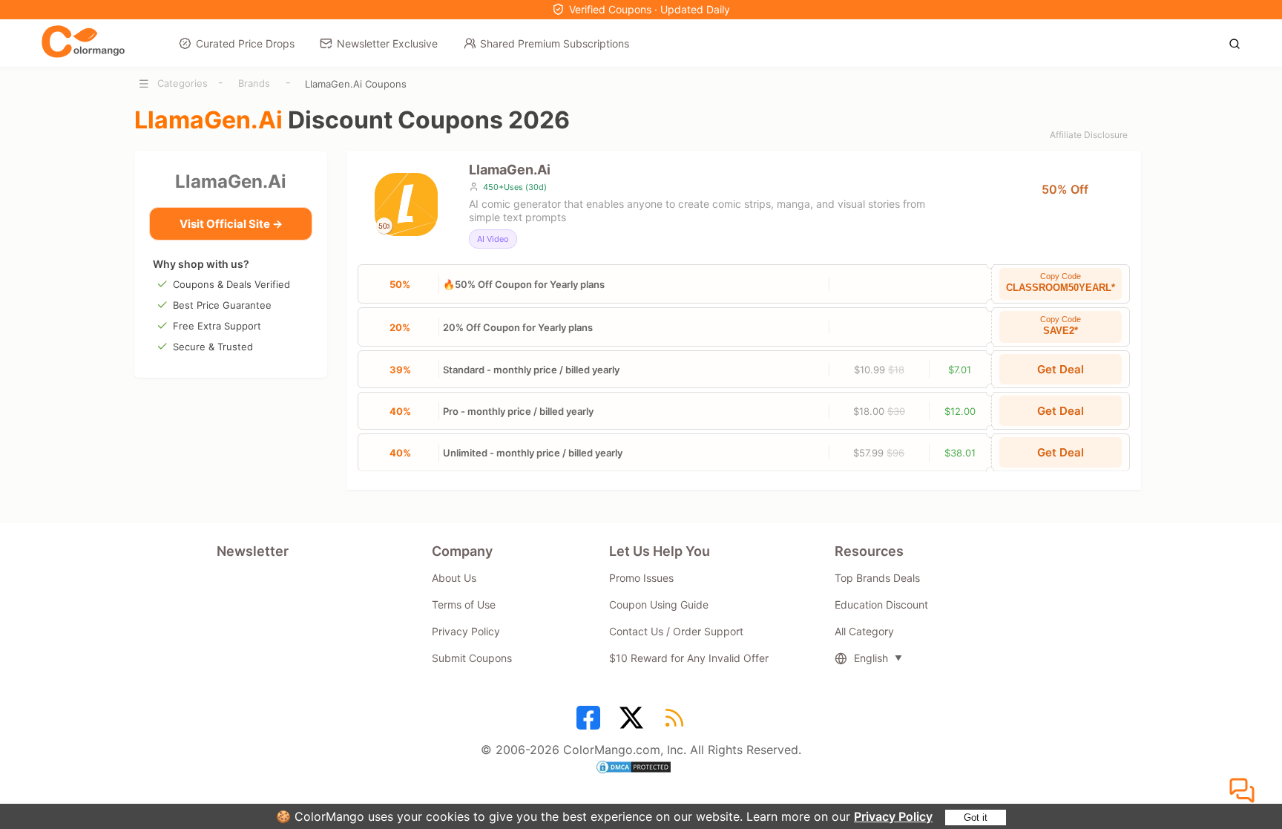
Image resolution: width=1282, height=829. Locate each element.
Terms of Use (464, 604)
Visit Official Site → (231, 224)
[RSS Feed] (677, 722)
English (871, 658)
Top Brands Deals (877, 577)
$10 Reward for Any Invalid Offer (689, 658)
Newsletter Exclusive (387, 43)
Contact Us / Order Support (676, 631)
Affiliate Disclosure (1089, 134)
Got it (975, 817)
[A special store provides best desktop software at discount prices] (83, 42)
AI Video (493, 239)
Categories (182, 83)
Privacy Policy (893, 816)
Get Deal (1060, 369)
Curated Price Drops (245, 43)
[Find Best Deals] (1238, 42)
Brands (254, 83)
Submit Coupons (472, 658)
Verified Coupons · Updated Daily (649, 9)
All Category (864, 631)
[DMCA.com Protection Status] (641, 768)
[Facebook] (590, 722)
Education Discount (881, 604)
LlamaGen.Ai (230, 181)
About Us (454, 577)
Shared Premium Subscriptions (554, 43)
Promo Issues (641, 577)
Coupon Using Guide (659, 604)
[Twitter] (633, 722)
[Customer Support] (1244, 791)
